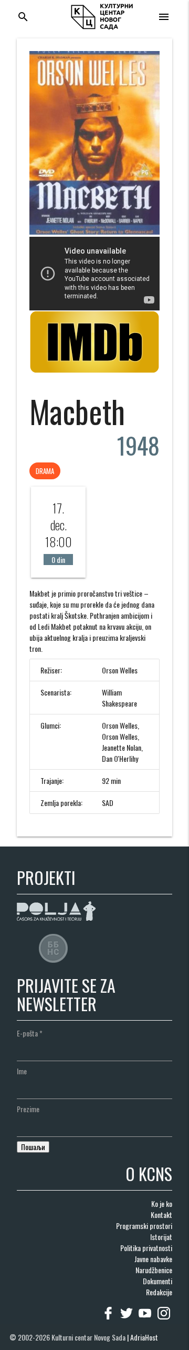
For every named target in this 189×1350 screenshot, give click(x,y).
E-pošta (30, 1033)
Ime (22, 1070)
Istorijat (161, 1236)
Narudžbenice (153, 1269)
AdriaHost (144, 1337)
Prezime (28, 1108)
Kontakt (161, 1214)
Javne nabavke (153, 1258)
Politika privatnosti (146, 1247)
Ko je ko (161, 1203)
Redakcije (159, 1291)
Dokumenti (157, 1280)
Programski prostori (144, 1225)
